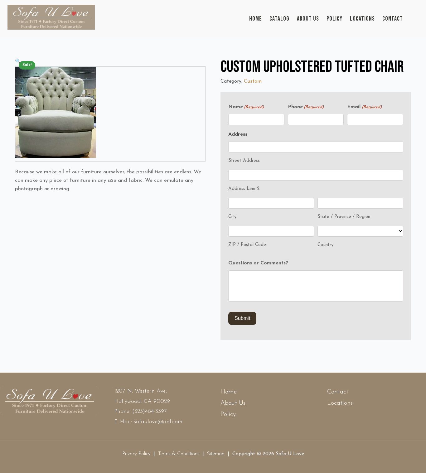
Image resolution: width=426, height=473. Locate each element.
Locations (362, 18)
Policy (334, 18)
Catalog (279, 18)
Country (325, 245)
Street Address (244, 160)
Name (246, 106)
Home (255, 18)
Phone (306, 106)
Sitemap (216, 453)
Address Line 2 (243, 188)
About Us (308, 18)
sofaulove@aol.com (158, 422)
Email (364, 106)
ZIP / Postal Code (247, 245)
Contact (392, 18)
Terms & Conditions (178, 453)
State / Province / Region (343, 217)
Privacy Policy (136, 453)
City (232, 217)
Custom (253, 81)
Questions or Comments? (258, 263)
